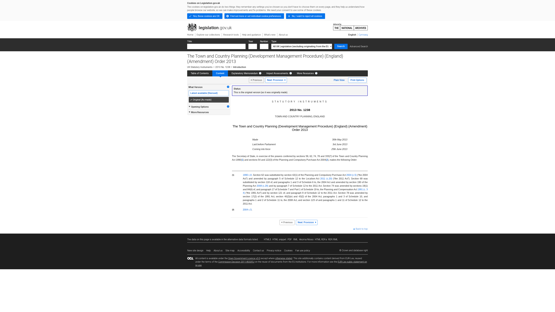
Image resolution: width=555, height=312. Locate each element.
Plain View (339, 80)
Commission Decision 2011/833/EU (236, 261)
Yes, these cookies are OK (206, 16)
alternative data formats (239, 239)
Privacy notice (274, 250)
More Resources (305, 73)
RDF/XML (333, 239)
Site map (230, 250)
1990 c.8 (247, 175)
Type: (274, 41)
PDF (290, 239)
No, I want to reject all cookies (307, 16)
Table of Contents (200, 73)
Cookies (288, 250)
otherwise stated (283, 258)
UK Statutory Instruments (199, 67)
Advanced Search (359, 46)
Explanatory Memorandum (245, 73)
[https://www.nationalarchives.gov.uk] (350, 26)
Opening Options (198, 106)
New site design (195, 250)
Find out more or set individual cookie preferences (255, 16)
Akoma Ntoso (306, 239)
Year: (251, 41)
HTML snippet (279, 239)
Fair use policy (302, 250)
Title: (189, 41)
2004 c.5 (247, 209)
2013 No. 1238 (222, 67)
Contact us (258, 250)
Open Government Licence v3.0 (244, 258)
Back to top (362, 228)
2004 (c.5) (351, 175)
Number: (264, 41)
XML (295, 239)
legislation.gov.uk (211, 24)
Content (220, 73)
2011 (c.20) (326, 178)
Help (208, 250)
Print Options (357, 80)
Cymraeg (363, 34)
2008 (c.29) (262, 186)
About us (218, 250)
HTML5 (267, 239)
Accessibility (243, 250)
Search (341, 46)
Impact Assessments (277, 73)
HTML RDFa (321, 239)
